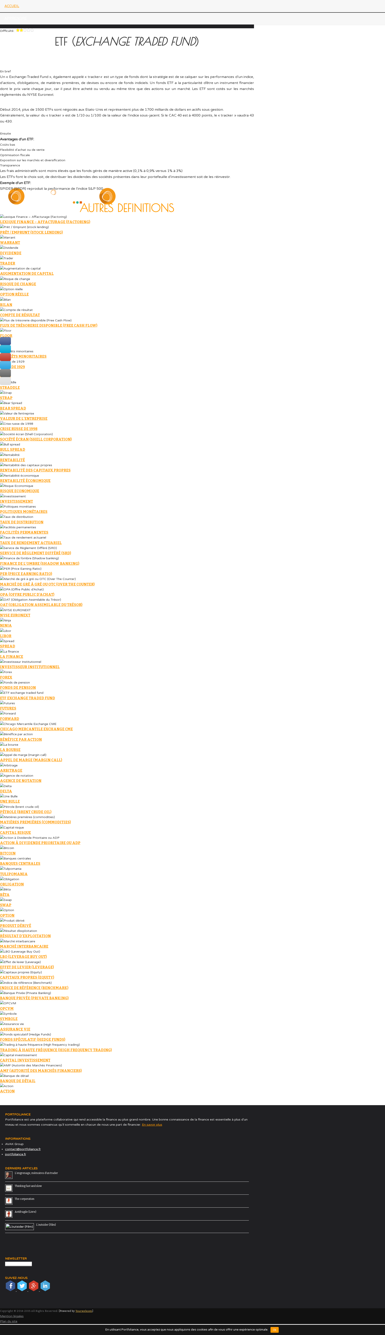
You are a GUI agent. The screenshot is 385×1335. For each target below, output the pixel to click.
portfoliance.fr (15, 1154)
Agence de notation (20, 781)
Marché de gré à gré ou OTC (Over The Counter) (47, 584)
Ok (274, 1329)
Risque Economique (19, 491)
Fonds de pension (18, 688)
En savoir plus (152, 1125)
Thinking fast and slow (28, 1186)
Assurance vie (15, 1029)
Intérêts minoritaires (23, 356)
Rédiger (12, 130)
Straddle (10, 388)
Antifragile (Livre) (25, 1211)
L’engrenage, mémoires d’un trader (36, 1173)
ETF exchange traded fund (27, 698)
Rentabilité (12, 460)
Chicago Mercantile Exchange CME (36, 729)
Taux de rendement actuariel (31, 543)
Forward (9, 719)
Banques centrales (20, 863)
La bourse (10, 750)
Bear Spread (13, 408)
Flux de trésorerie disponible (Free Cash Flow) (48, 325)
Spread (7, 646)
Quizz (5, 105)
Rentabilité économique (25, 481)
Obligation (12, 884)
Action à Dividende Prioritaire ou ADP (40, 843)
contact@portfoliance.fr (23, 1149)
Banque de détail (17, 1081)
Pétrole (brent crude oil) (25, 812)
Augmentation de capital (27, 273)
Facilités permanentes (24, 532)
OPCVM (7, 1008)
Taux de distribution (21, 522)
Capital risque (15, 833)
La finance (11, 657)
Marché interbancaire (24, 946)
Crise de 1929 (12, 367)
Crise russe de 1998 (18, 429)
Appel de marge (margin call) (31, 760)
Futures (8, 708)
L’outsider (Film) (46, 1224)
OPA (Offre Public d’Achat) (27, 594)
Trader (7, 263)
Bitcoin (8, 853)
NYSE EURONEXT (15, 615)
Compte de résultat (20, 315)
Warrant (10, 243)
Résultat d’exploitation (25, 936)
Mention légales (12, 1316)
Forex (6, 677)
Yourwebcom (84, 1311)
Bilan (6, 305)
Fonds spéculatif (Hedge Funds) (32, 1039)
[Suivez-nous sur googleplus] (34, 1290)
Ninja (6, 625)
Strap (6, 398)
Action (7, 1091)
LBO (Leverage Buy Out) (23, 957)
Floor (6, 336)
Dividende (10, 253)
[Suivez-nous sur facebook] (11, 1290)
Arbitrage (11, 770)
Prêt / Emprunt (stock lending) (31, 232)
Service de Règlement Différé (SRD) (35, 553)
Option (7, 915)
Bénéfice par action (21, 739)
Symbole (9, 1019)
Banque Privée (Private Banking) (34, 998)
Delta (6, 791)
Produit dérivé (15, 926)
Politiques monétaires (23, 512)
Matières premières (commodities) (35, 822)
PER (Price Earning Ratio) (26, 574)
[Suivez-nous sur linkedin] (45, 1290)
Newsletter (10, 68)
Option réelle (14, 294)
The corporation (24, 1198)
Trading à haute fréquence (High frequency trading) (56, 1050)
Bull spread (12, 449)
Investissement (16, 501)
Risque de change (18, 284)
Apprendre (15, 18)
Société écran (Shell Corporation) (36, 439)
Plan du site (8, 1321)
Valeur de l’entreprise (23, 418)
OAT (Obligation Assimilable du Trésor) (41, 605)
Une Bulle (10, 801)
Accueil (11, 6)
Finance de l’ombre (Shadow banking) (39, 563)
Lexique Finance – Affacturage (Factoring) (45, 222)
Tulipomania (14, 874)
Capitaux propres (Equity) (27, 977)
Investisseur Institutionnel (30, 667)
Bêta (5, 895)
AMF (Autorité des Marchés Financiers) (41, 1071)
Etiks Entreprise (13, 55)
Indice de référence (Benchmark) (34, 988)
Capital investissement (25, 1060)
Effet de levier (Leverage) (27, 967)
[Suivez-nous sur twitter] (22, 1290)
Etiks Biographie (14, 43)
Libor (5, 636)
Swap (5, 905)
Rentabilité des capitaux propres (35, 470)
